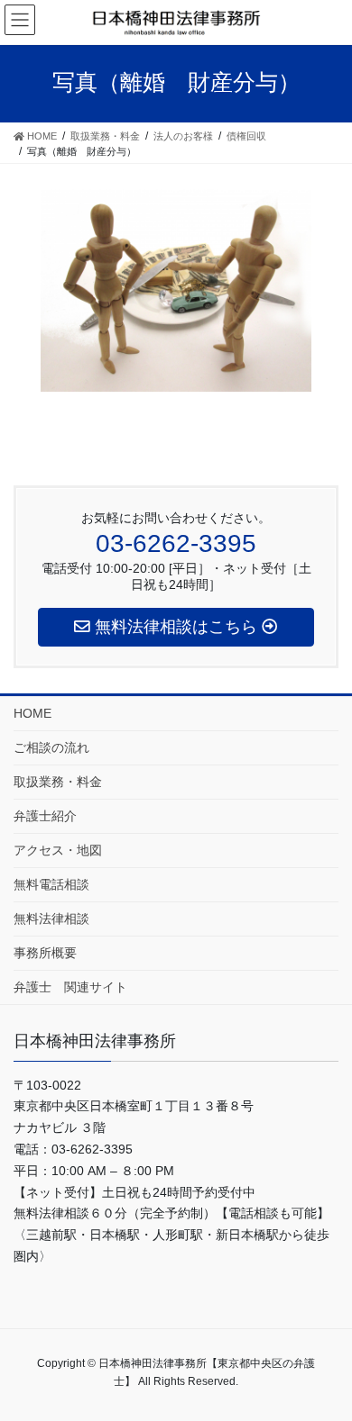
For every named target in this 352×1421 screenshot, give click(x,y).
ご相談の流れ (51, 747)
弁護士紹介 (45, 816)
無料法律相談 (51, 918)
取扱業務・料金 (58, 781)
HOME (32, 713)
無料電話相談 (51, 884)
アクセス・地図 (58, 850)
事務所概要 (45, 953)
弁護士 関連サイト (70, 987)
